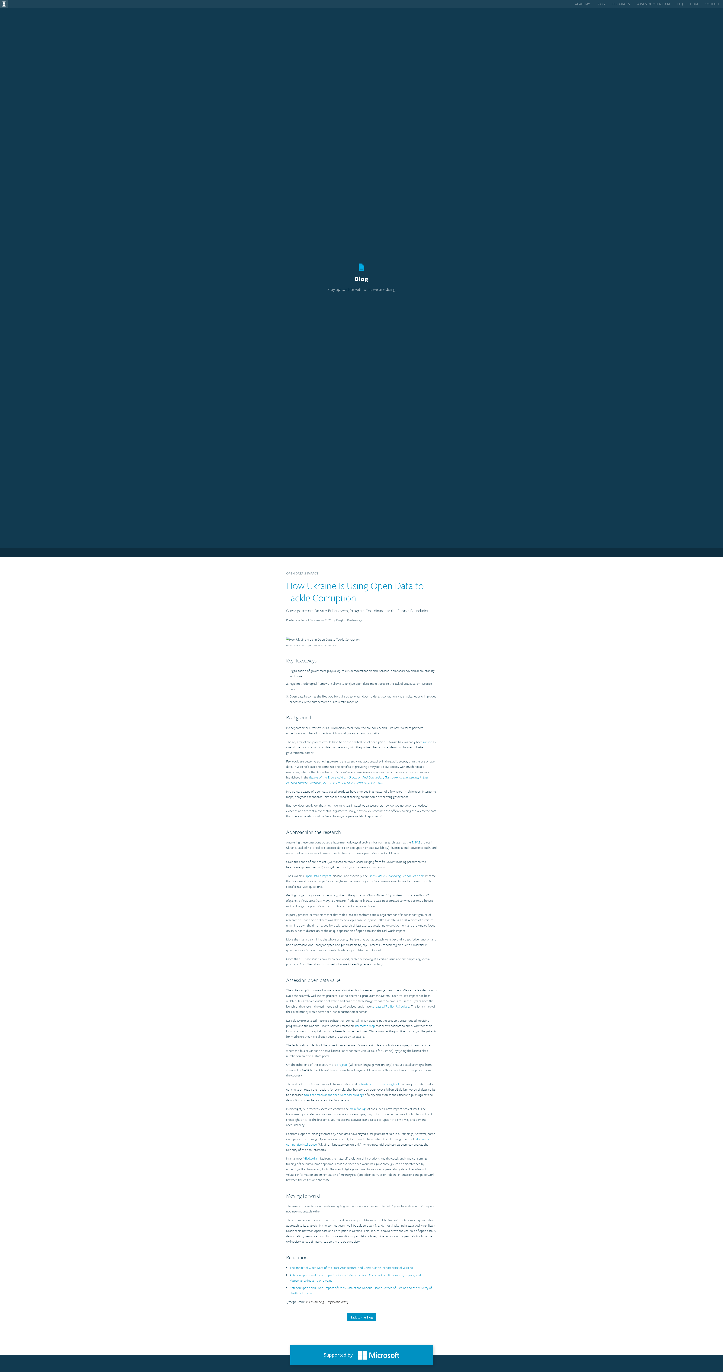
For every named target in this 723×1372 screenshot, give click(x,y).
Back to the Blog (361, 1317)
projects (342, 1064)
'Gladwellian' (311, 1158)
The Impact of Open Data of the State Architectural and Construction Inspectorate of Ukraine (351, 1267)
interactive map (365, 1025)
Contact (712, 4)
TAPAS (416, 842)
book (396, 875)
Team (694, 4)
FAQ (680, 4)
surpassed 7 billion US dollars (390, 1006)
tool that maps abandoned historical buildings (334, 1094)
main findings (358, 1108)
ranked (427, 741)
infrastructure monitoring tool (379, 1084)
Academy (582, 4)
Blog (601, 4)
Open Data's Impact (318, 875)
